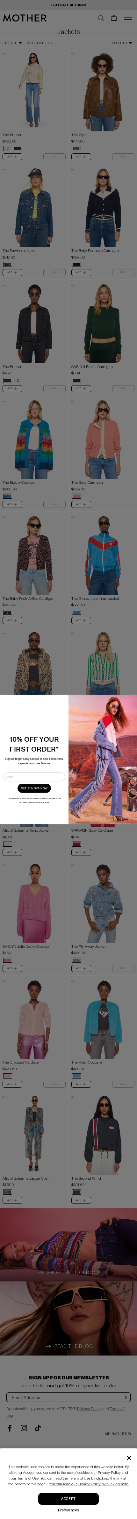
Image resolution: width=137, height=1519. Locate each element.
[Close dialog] (130, 701)
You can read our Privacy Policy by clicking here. (89, 1484)
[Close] (129, 1458)
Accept (68, 1498)
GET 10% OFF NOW (34, 788)
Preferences (68, 1510)
